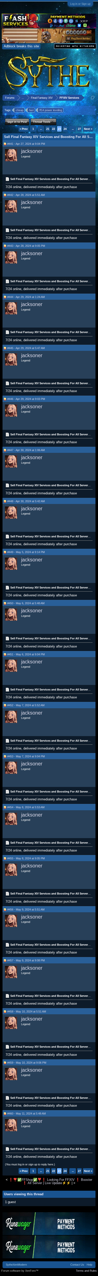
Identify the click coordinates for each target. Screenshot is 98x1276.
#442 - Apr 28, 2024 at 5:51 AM (26, 194)
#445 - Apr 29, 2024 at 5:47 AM (26, 348)
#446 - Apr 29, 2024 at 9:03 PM (26, 398)
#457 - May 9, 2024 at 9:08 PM (26, 960)
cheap (19, 110)
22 (53, 128)
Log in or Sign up (80, 3)
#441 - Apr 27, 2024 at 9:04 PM (26, 143)
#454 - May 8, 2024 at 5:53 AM (25, 807)
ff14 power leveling (50, 110)
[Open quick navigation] (92, 97)
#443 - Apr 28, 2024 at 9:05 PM (26, 245)
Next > (88, 128)
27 (79, 128)
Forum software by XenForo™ (19, 1270)
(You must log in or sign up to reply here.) (30, 1164)
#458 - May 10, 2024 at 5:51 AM (26, 1011)
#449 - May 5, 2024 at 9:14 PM (26, 552)
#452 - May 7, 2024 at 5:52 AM (25, 705)
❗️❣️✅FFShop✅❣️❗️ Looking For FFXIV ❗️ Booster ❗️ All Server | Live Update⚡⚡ (50, 1181)
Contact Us (77, 1264)
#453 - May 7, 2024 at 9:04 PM (26, 756)
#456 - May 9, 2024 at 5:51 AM (25, 909)
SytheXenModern (16, 1264)
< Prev (24, 128)
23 (59, 128)
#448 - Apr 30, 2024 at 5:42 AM (26, 501)
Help (89, 1264)
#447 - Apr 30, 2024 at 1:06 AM (26, 450)
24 (65, 128)
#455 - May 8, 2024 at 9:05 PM (26, 858)
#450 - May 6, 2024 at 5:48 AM (25, 603)
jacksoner (31, 151)
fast (31, 110)
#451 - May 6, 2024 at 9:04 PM (26, 654)
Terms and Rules (86, 1270)
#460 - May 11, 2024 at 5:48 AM (26, 1113)
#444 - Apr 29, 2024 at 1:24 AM (26, 296)
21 (47, 128)
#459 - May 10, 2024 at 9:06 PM (26, 1062)
